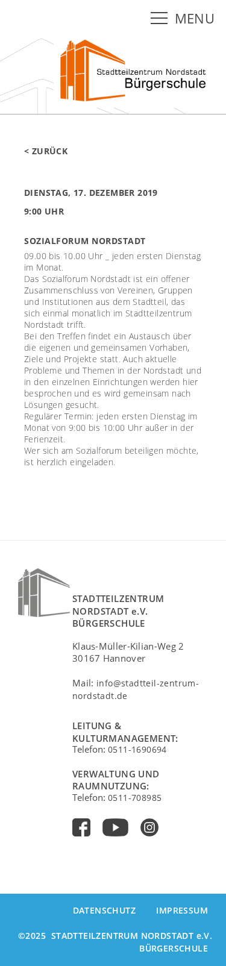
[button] (161, 18)
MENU (195, 18)
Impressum (182, 910)
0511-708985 (135, 797)
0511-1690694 (137, 749)
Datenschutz (104, 910)
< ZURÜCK (45, 151)
